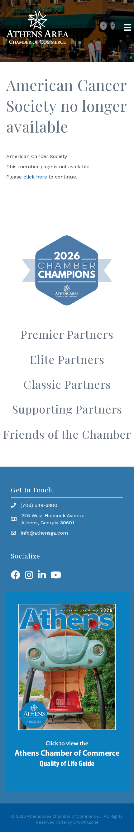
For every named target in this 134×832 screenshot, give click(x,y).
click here (35, 177)
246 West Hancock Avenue (52, 515)
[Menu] (127, 27)
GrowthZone (85, 822)
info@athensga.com (44, 533)
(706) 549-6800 (39, 505)
